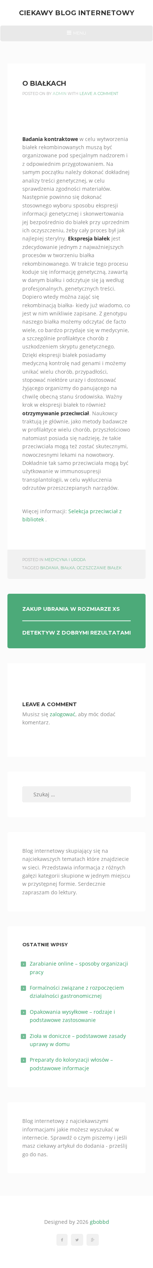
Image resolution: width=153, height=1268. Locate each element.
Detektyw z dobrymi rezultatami (76, 632)
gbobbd (99, 1221)
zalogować (62, 714)
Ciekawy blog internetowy (76, 13)
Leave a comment (98, 93)
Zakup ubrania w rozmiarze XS (71, 609)
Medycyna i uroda (65, 559)
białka (68, 568)
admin (59, 93)
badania (49, 568)
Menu (76, 35)
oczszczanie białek (99, 568)
